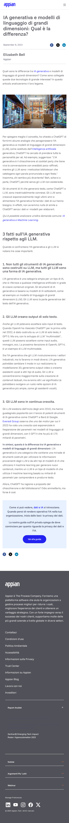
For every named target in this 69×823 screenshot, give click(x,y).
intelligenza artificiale (44, 148)
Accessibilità (12, 652)
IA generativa (41, 71)
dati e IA (38, 507)
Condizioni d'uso (14, 639)
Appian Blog (12, 679)
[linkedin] (64, 45)
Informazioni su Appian (18, 672)
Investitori (10, 692)
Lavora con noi (13, 686)
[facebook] (51, 45)
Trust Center (12, 665)
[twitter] (58, 45)
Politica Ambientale (16, 645)
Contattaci (11, 632)
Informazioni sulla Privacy (19, 659)
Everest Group (11, 421)
